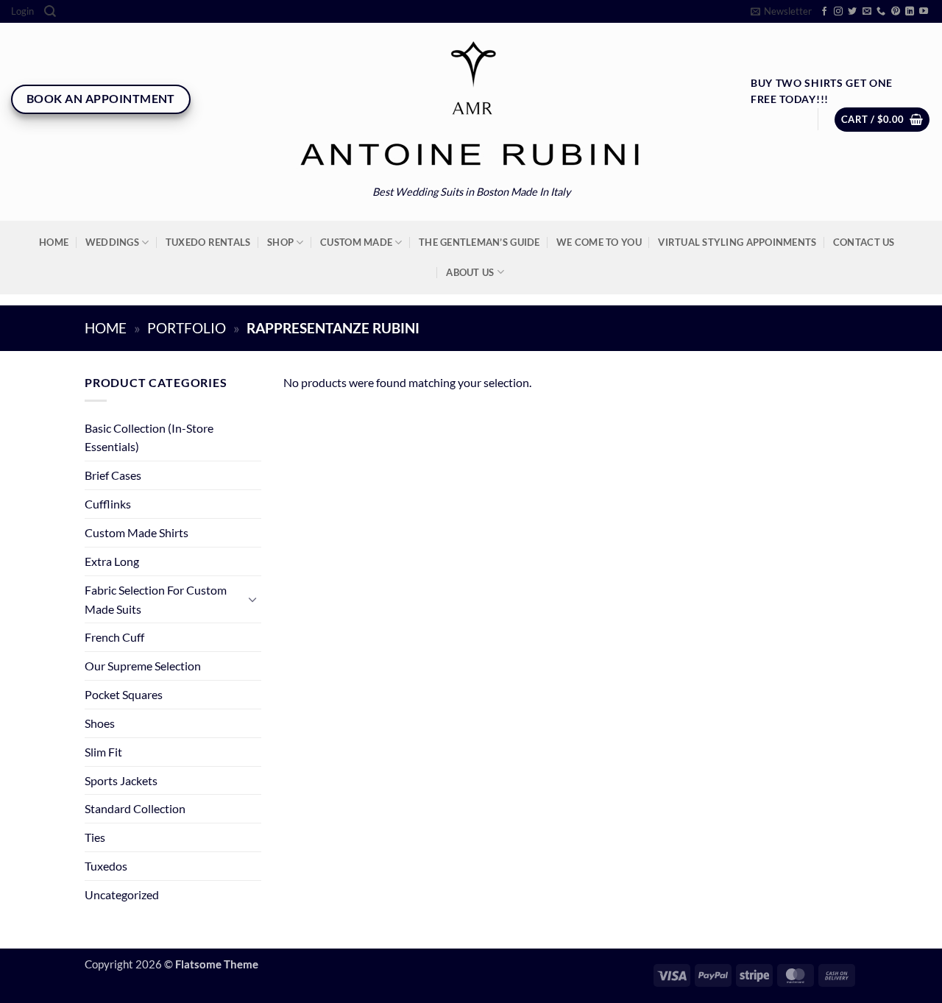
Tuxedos (106, 866)
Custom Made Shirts (136, 532)
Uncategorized (122, 894)
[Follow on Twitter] (852, 12)
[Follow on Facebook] (824, 12)
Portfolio (186, 328)
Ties (95, 837)
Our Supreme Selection (143, 666)
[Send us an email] (867, 12)
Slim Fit (103, 752)
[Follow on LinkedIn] (909, 12)
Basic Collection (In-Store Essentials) (149, 437)
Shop (280, 242)
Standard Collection (135, 808)
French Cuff (114, 637)
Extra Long (112, 561)
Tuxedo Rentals (208, 242)
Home (53, 242)
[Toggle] (252, 599)
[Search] (50, 11)
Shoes (100, 723)
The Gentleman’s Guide (479, 242)
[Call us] (881, 12)
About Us (470, 272)
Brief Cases (113, 475)
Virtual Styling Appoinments (737, 242)
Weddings (112, 242)
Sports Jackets (121, 780)
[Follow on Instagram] (838, 12)
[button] (22, 11)
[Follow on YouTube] (923, 12)
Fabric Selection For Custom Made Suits (156, 599)
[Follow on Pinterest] (895, 12)
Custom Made (356, 242)
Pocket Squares (124, 694)
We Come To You (599, 242)
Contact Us (864, 242)
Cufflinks (108, 504)
